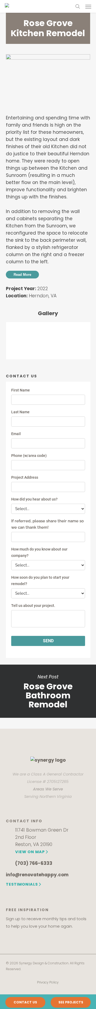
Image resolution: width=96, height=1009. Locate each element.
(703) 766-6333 (33, 863)
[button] (88, 6)
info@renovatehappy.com (37, 875)
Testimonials (22, 884)
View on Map (30, 851)
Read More (22, 275)
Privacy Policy (48, 982)
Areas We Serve (48, 789)
